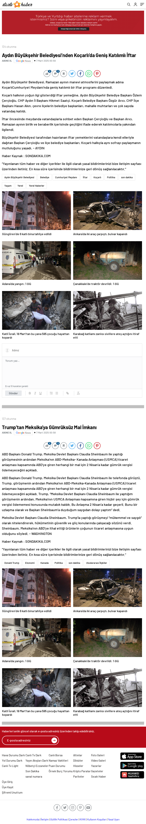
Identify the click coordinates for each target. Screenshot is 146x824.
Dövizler (78, 760)
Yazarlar (96, 766)
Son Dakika (32, 771)
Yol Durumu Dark (12, 760)
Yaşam (8, 185)
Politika (111, 177)
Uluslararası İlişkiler (96, 562)
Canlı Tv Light (10, 766)
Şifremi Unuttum (12, 792)
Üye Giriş (7, 781)
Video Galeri (98, 760)
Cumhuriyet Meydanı (66, 177)
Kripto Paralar (82, 771)
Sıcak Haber (98, 776)
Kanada (44, 562)
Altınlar (77, 755)
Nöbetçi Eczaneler (36, 766)
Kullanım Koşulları (96, 819)
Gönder (13, 393)
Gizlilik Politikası (58, 819)
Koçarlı (97, 177)
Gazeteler (97, 771)
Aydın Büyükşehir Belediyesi (19, 177)
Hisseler (78, 766)
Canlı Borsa (56, 755)
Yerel (20, 185)
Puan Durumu (57, 766)
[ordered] (51, 393)
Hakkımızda (33, 819)
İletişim (45, 819)
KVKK (83, 819)
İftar (85, 177)
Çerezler (73, 819)
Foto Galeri (97, 755)
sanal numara (33, 776)
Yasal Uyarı (114, 819)
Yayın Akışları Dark (36, 760)
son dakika (127, 177)
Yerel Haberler (36, 185)
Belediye (44, 177)
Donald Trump (11, 562)
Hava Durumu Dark (13, 755)
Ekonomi (30, 562)
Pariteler (78, 776)
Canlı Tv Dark (33, 755)
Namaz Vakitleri (58, 760)
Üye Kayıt (7, 787)
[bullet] (56, 393)
